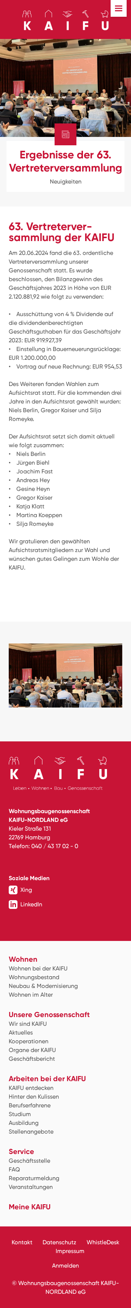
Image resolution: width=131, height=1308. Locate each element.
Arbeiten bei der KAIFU (47, 1078)
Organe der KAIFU (32, 1050)
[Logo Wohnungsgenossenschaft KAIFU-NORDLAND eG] (65, 20)
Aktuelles (21, 1032)
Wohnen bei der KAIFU (38, 968)
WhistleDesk (103, 1242)
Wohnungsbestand (34, 977)
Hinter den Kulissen (34, 1096)
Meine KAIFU (30, 1206)
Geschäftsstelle (29, 1160)
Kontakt (22, 1242)
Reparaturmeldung (34, 1178)
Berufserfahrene (30, 1105)
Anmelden (65, 1265)
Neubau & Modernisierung (43, 985)
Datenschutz (59, 1242)
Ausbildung (24, 1122)
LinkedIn (31, 904)
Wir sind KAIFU (28, 1023)
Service (21, 1151)
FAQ (14, 1169)
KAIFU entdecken (31, 1087)
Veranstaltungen (31, 1186)
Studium (20, 1114)
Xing (26, 889)
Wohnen (23, 959)
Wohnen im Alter (31, 994)
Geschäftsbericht (32, 1058)
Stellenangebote (31, 1131)
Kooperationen (28, 1041)
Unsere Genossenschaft (49, 1014)
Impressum (70, 1251)
